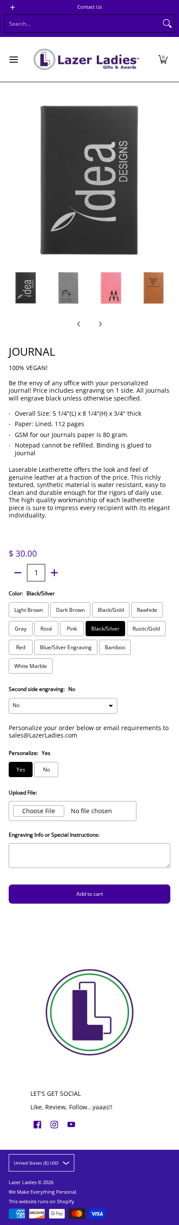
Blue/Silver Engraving (66, 647)
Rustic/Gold (146, 628)
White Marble (30, 666)
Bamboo (115, 647)
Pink (72, 628)
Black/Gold (111, 610)
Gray (21, 628)
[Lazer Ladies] (86, 59)
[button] (163, 59)
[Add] (54, 573)
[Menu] (13, 59)
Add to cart (89, 894)
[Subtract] (18, 573)
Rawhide (147, 610)
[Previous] (14, 180)
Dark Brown (70, 610)
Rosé (46, 628)
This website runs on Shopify (41, 1201)
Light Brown (28, 610)
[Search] (167, 23)
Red (20, 647)
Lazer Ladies (22, 1182)
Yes (21, 769)
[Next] (164, 180)
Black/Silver (105, 628)
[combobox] (82, 23)
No (46, 769)
